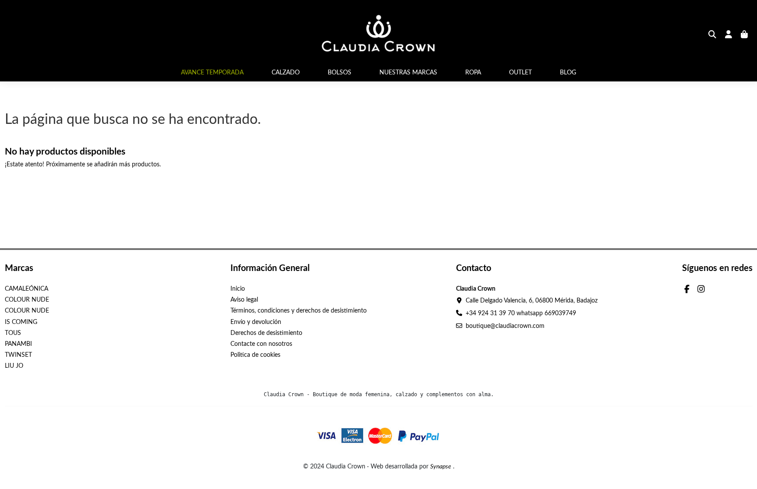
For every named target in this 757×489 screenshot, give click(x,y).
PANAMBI (18, 344)
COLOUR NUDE (27, 300)
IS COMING (21, 322)
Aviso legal (244, 300)
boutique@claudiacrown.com (505, 326)
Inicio (237, 289)
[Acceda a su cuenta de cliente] (729, 35)
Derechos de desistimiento (266, 333)
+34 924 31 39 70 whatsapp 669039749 (521, 313)
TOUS (13, 333)
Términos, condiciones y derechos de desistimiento (298, 311)
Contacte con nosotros (261, 344)
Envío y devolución (255, 322)
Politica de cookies (255, 355)
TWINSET (18, 355)
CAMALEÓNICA (26, 289)
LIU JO (14, 366)
